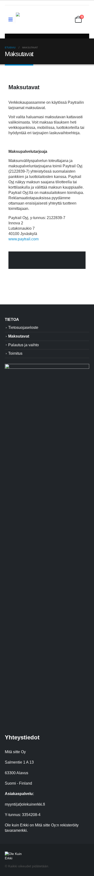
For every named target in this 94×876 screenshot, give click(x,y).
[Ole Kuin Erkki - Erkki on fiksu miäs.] (40, 19)
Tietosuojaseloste (23, 327)
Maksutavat (18, 336)
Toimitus (15, 353)
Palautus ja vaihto (23, 345)
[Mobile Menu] (12, 19)
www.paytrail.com (24, 239)
